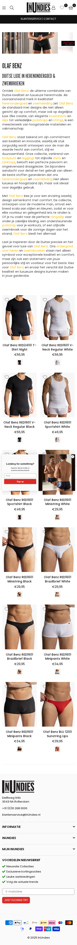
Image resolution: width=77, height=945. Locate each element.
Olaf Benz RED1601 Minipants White (57, 656)
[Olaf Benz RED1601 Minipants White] (57, 627)
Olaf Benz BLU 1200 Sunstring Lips (57, 734)
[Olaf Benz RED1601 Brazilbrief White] (57, 549)
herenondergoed (14, 103)
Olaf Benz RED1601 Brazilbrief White (57, 579)
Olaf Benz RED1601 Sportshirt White (57, 424)
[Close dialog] (72, 456)
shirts (57, 158)
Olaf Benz (21, 91)
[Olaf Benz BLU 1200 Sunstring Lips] (57, 704)
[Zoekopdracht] (12, 7)
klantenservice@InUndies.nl (21, 815)
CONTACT (50, 19)
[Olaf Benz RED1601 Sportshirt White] (57, 395)
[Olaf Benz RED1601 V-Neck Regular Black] (19, 395)
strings (58, 120)
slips (5, 120)
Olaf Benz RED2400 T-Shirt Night (19, 347)
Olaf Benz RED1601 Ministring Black (19, 579)
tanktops (8, 162)
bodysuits (9, 158)
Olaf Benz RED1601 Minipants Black (19, 734)
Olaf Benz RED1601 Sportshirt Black (19, 502)
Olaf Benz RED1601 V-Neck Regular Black (19, 424)
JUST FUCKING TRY (16, 900)
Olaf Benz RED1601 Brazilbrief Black (19, 656)
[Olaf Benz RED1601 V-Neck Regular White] (57, 317)
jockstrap (9, 225)
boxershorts (58, 116)
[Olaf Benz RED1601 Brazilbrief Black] (19, 627)
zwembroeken (34, 250)
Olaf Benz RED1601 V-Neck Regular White (57, 347)
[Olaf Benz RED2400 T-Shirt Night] (19, 317)
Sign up (20, 481)
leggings (28, 158)
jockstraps (40, 120)
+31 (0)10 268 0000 (14, 808)
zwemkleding (42, 103)
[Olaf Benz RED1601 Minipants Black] (19, 704)
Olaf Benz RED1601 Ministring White (57, 502)
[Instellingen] (53, 7)
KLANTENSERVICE (31, 19)
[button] (71, 7)
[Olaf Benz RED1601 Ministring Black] (19, 549)
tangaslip (57, 217)
